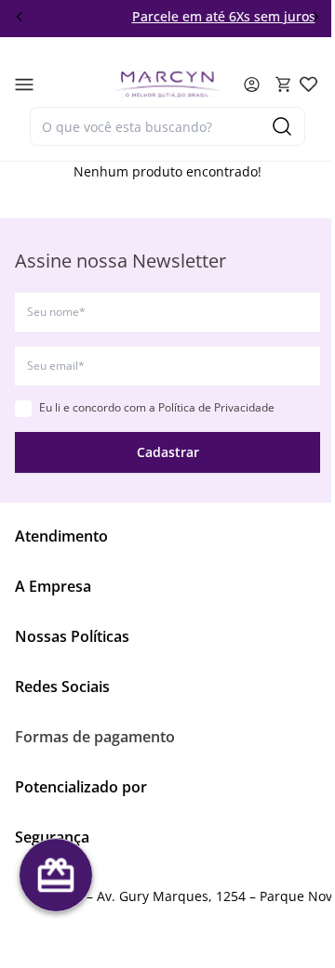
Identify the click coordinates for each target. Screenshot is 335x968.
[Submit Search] (282, 126)
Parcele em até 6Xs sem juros (206, 16)
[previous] (19, 16)
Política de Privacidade (216, 407)
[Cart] (284, 84)
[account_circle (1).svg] (252, 84)
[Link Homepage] (167, 84)
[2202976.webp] (308, 84)
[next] (315, 16)
